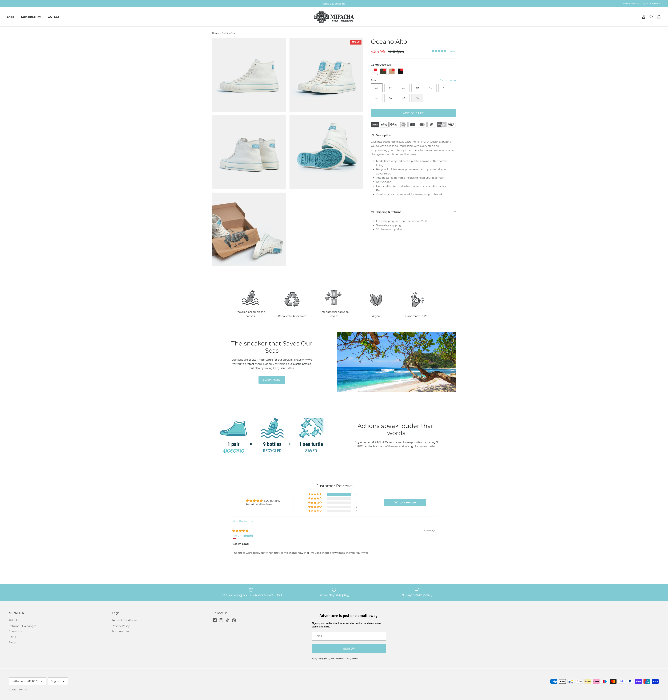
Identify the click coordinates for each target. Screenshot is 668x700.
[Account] (643, 17)
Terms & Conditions (124, 620)
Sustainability (31, 16)
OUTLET (53, 16)
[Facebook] (215, 620)
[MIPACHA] (334, 17)
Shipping (14, 620)
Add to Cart (413, 113)
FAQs (12, 637)
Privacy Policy (121, 626)
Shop (10, 16)
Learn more (271, 379)
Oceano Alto (228, 33)
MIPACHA (22, 689)
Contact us (16, 631)
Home (215, 33)
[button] (315, 494)
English (654, 3)
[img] (240, 530)
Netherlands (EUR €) (634, 3)
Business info (120, 631)
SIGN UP (349, 649)
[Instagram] (221, 620)
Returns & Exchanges (22, 626)
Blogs (12, 642)
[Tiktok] (227, 620)
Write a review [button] (405, 502)
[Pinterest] (234, 620)
